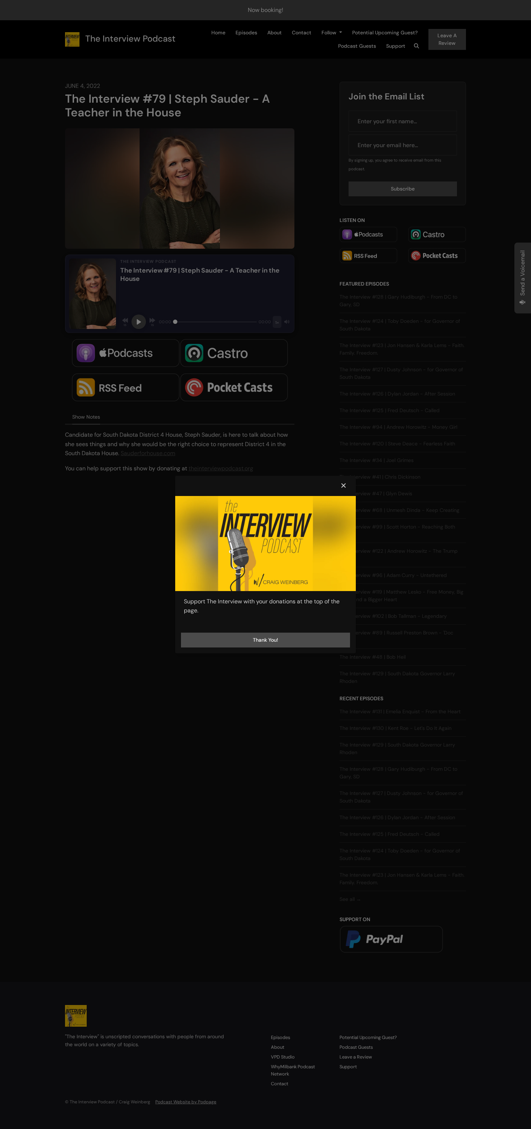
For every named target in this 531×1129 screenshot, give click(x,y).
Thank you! (265, 640)
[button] (343, 486)
